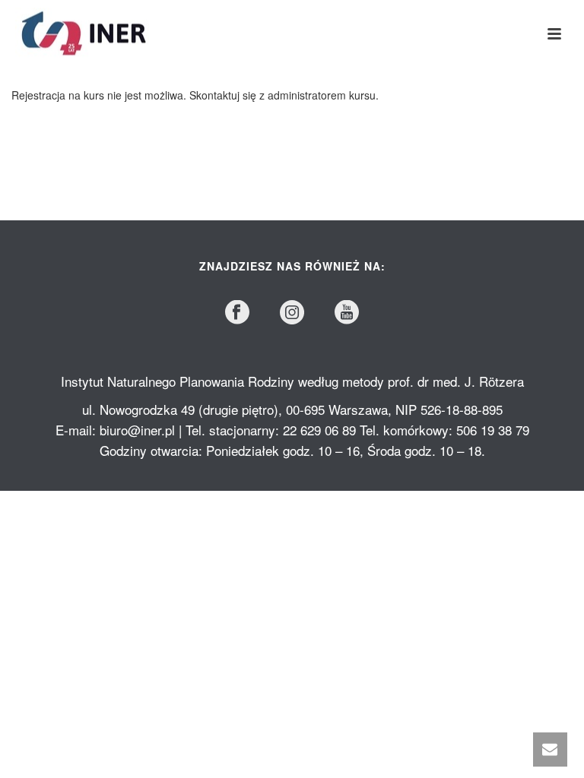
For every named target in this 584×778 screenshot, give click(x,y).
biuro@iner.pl (137, 429)
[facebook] (237, 312)
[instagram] (292, 312)
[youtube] (347, 312)
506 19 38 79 (492, 429)
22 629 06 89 (319, 429)
